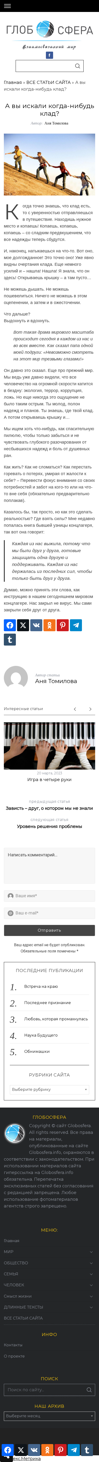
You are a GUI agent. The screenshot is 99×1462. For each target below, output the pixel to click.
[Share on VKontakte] (36, 625)
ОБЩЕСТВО (16, 1263)
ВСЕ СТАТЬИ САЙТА (48, 82)
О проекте (14, 1356)
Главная (13, 82)
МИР (8, 1252)
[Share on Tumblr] (10, 640)
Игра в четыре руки (49, 779)
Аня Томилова (56, 122)
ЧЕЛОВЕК (14, 1285)
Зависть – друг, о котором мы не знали (49, 805)
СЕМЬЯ (11, 1274)
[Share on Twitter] (23, 625)
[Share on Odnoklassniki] (49, 625)
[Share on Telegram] (76, 625)
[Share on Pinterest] (63, 625)
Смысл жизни (18, 1296)
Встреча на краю (41, 986)
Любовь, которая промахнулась (56, 1019)
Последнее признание (47, 1002)
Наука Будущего (41, 1035)
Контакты (13, 1345)
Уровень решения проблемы (49, 823)
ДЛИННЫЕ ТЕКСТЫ (23, 1307)
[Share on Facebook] (10, 625)
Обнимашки (37, 1051)
